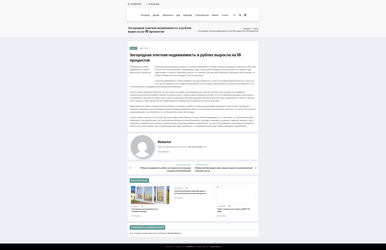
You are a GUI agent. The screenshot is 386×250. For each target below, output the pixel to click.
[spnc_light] (240, 15)
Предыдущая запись (183, 165)
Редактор (136, 206)
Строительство (202, 15)
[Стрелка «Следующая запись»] (255, 168)
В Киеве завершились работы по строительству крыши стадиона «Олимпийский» (165, 169)
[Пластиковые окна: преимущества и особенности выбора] (150, 195)
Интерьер (145, 15)
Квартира (187, 15)
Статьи (225, 15)
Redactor (164, 142)
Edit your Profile (195, 147)
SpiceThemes (215, 247)
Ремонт (215, 15)
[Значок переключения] (245, 15)
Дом (178, 15)
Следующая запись (202, 165)
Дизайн (156, 15)
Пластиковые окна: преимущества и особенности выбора (145, 210)
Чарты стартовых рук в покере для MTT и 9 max (233, 210)
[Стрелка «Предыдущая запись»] (130, 168)
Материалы (168, 15)
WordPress (189, 247)
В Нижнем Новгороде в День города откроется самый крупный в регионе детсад (224, 169)
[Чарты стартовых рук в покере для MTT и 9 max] (236, 195)
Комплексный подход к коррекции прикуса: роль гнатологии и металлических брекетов (190, 192)
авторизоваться (174, 233)
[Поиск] (234, 15)
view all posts (163, 152)
